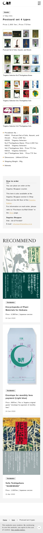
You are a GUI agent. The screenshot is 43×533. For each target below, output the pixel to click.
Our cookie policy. (18, 530)
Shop (11, 213)
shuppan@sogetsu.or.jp (22, 224)
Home (5, 520)
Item (13, 520)
